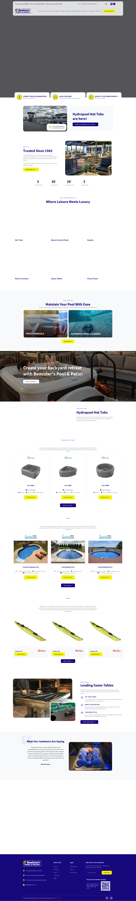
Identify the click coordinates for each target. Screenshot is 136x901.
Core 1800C (68, 485)
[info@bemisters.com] (23, 884)
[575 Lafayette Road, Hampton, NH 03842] (23, 880)
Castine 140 (56, 651)
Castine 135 (18, 651)
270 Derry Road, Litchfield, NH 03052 (35, 875)
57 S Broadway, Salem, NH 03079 (33, 870)
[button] (106, 4)
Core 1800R (105, 485)
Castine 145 (93, 651)
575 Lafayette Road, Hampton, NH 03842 (36, 880)
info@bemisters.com (30, 885)
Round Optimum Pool (105, 567)
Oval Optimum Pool (68, 567)
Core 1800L (30, 485)
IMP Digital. (59, 898)
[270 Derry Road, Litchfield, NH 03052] (23, 875)
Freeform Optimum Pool (31, 567)
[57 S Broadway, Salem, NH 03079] (23, 870)
